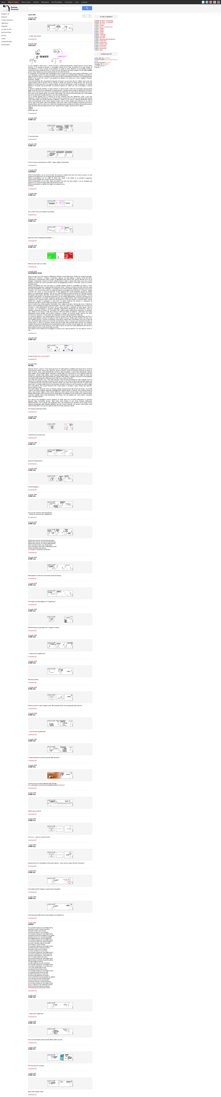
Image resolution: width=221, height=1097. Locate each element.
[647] (60, 157)
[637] (60, 570)
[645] (60, 232)
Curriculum (68, 2)
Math (101, 50)
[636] (60, 596)
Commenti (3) (32, 39)
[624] (60, 909)
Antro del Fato (6, 32)
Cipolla (102, 25)
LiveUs (3, 35)
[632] (60, 700)
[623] (60, 1008)
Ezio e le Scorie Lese (106, 27)
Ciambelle (103, 34)
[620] (60, 1086)
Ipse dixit (102, 24)
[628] (60, 805)
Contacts (84, 2)
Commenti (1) (32, 165)
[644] (60, 258)
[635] (60, 622)
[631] (60, 726)
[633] (60, 674)
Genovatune (5, 45)
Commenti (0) (32, 113)
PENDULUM (103, 44)
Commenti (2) (32, 267)
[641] (60, 455)
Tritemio (36, 2)
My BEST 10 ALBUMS (106, 21)
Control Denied (6, 42)
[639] (60, 507)
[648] (60, 131)
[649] (60, 30)
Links (77, 2)
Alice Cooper (26, 2)
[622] (60, 1034)
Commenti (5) (32, 990)
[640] (60, 481)
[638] (60, 535)
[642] (60, 429)
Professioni (103, 40)
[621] (60, 1060)
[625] (60, 883)
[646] (60, 206)
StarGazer (4, 23)
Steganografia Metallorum (107, 39)
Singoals (4, 26)
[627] (60, 831)
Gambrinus (60, 785)
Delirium (4, 17)
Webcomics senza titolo (41, 356)
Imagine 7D (5, 14)
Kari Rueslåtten (56, 2)
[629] (60, 778)
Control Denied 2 (7, 20)
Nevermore (103, 47)
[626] (60, 857)
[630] (60, 752)
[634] (60, 648)
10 (97, 61)
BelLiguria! (45, 2)
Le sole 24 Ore (6, 29)
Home (3, 2)
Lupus (3, 38)
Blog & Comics (13, 2)
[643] (60, 350)
